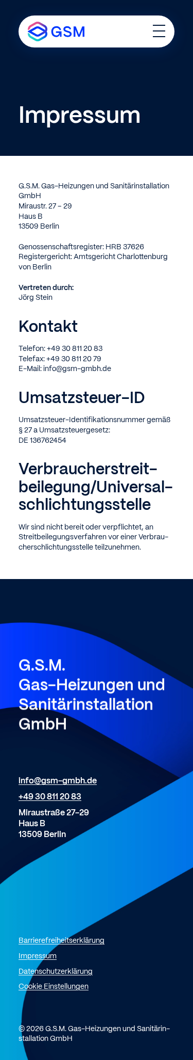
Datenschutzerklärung (56, 971)
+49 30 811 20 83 (50, 797)
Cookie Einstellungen (54, 986)
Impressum (38, 956)
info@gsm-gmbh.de (58, 781)
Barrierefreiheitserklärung (61, 940)
